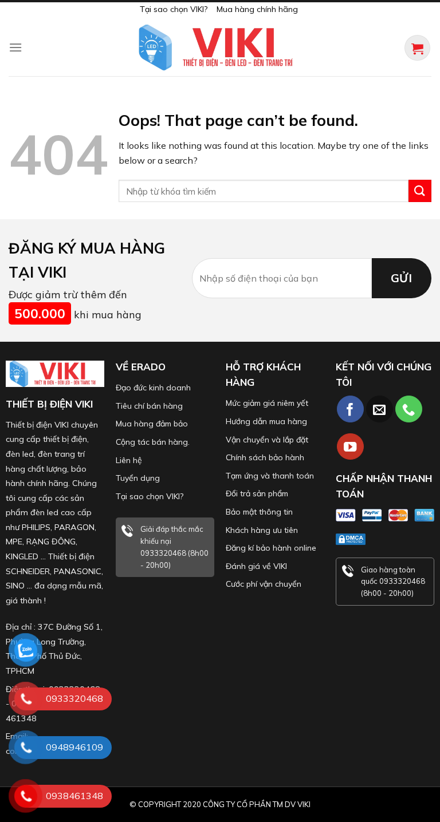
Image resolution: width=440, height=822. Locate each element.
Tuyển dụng (138, 478)
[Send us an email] (379, 409)
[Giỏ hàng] (417, 48)
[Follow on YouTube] (350, 446)
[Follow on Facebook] (350, 409)
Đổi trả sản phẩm (257, 493)
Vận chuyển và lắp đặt (267, 439)
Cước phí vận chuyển (263, 584)
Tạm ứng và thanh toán (270, 476)
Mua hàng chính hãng (257, 9)
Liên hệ (129, 460)
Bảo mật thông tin (259, 512)
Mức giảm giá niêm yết (267, 403)
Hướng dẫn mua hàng (266, 421)
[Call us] (408, 409)
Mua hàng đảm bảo (152, 423)
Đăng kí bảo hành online (271, 548)
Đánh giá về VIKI (256, 566)
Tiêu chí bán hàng (149, 406)
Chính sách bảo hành (265, 457)
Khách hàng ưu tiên (262, 530)
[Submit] (419, 191)
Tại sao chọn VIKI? (173, 9)
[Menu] (15, 47)
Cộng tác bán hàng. (153, 442)
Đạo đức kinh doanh (153, 387)
